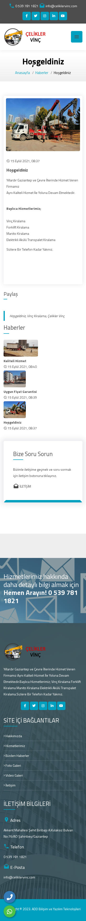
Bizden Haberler (17, 755)
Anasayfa (22, 72)
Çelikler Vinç (56, 315)
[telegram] (36, 16)
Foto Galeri (13, 765)
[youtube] (63, 16)
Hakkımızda (13, 735)
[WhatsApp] (10, 911)
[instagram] (45, 16)
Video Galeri (14, 775)
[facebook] (26, 16)
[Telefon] (10, 897)
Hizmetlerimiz (15, 745)
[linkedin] (54, 16)
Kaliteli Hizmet (15, 360)
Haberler (41, 72)
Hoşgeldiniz (18, 315)
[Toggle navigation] (76, 37)
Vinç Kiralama (36, 315)
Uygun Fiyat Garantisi (20, 391)
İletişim (10, 785)
